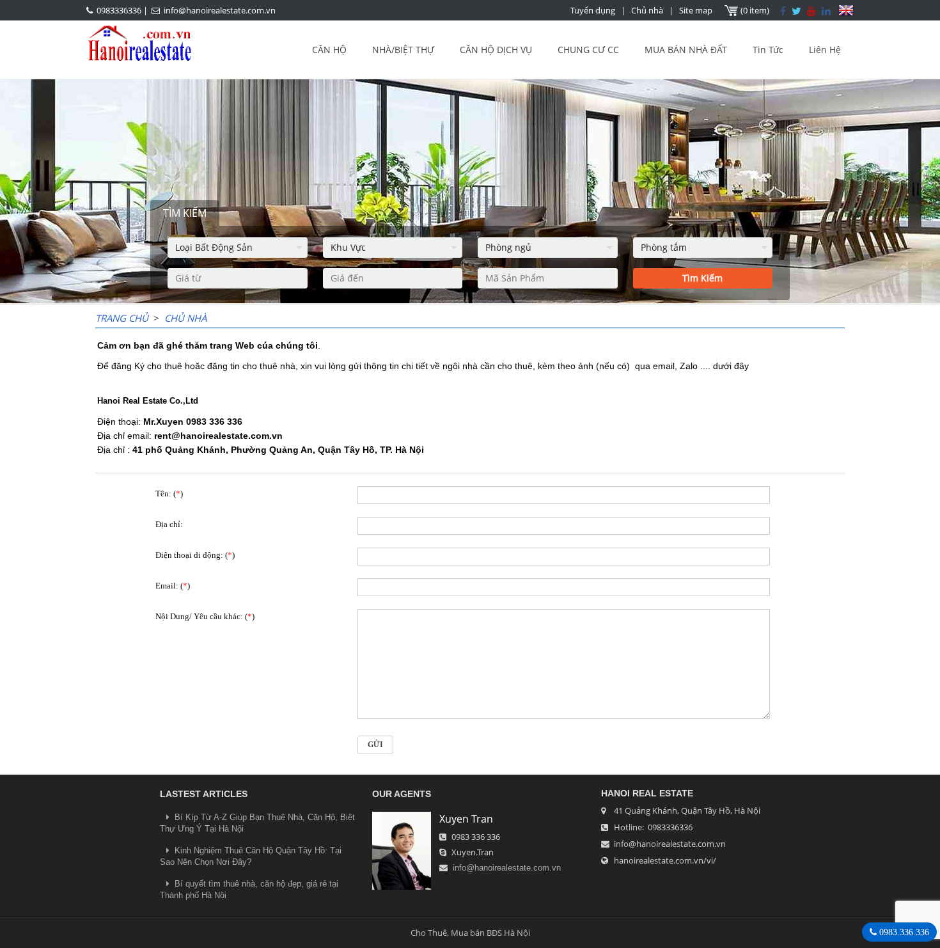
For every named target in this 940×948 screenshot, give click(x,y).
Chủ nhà (647, 10)
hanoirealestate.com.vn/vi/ (665, 860)
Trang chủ (121, 318)
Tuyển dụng (592, 10)
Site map (695, 10)
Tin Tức (768, 49)
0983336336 (119, 10)
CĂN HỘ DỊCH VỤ (496, 49)
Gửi (375, 744)
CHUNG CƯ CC (588, 49)
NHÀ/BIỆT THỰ (403, 49)
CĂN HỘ (329, 49)
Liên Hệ (825, 49)
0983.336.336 (903, 932)
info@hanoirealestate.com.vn (220, 10)
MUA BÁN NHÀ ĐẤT (686, 49)
